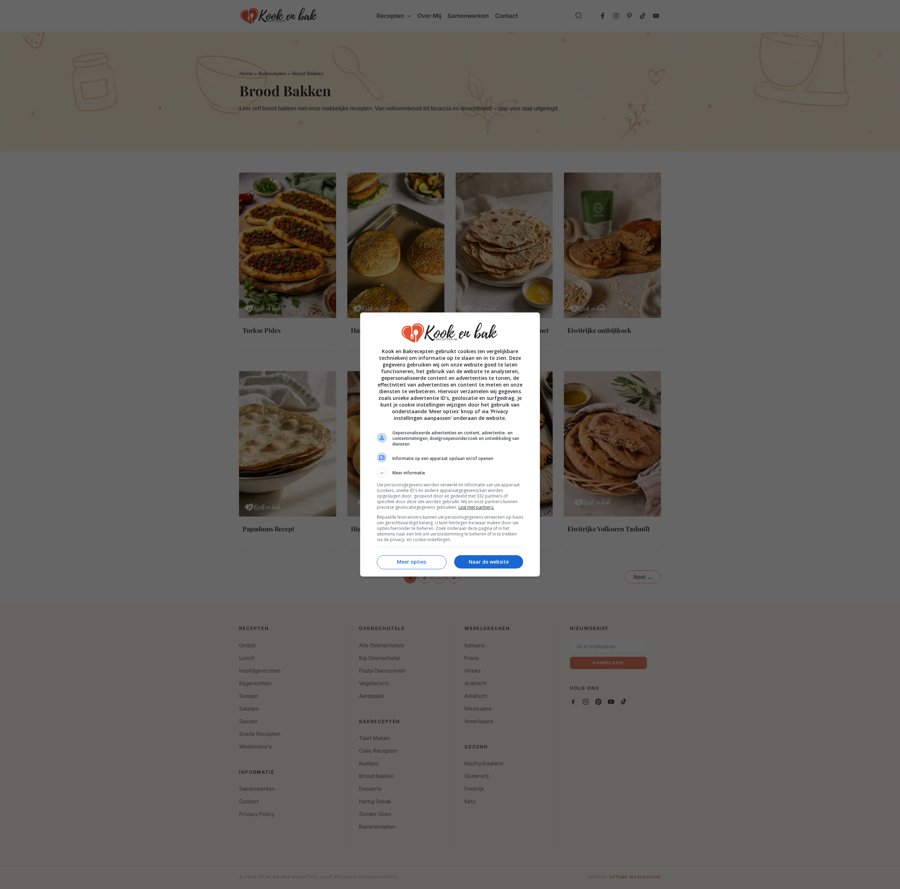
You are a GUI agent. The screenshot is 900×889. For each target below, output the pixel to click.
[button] (450, 473)
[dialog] (450, 444)
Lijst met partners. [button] (476, 507)
